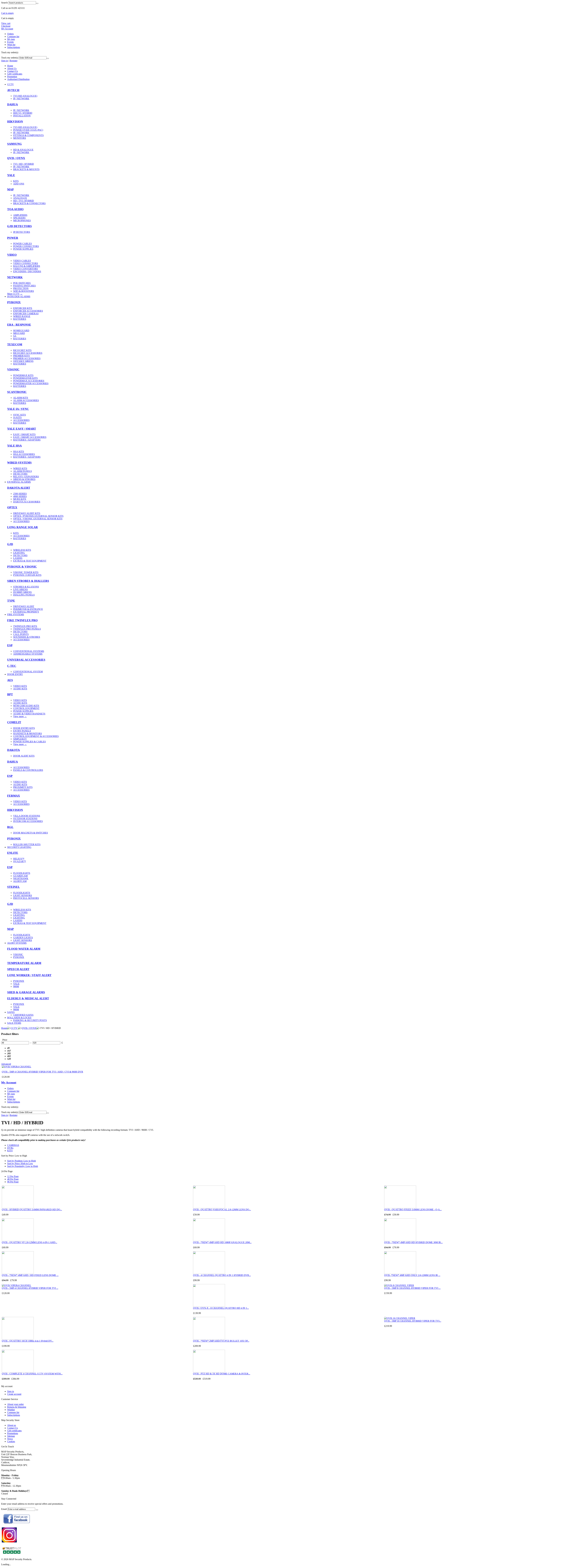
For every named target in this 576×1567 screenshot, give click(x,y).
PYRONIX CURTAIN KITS (27, 575)
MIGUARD (19, 333)
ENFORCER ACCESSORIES (28, 311)
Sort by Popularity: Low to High (22, 1166)
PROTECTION (20, 288)
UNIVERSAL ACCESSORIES (26, 659)
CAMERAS (13, 1145)
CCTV (10, 84)
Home (10, 65)
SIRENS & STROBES (24, 479)
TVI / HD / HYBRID (23, 164)
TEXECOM (14, 344)
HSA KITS (18, 451)
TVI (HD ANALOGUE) (25, 96)
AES (10, 680)
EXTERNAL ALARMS (19, 482)
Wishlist (11, 1409)
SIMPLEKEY (20, 739)
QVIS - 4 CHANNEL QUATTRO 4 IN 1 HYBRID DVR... (222, 1275)
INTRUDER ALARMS (18, 296)
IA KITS (17, 417)
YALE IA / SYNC (18, 408)
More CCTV (14, 294)
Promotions (12, 1433)
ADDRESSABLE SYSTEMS (27, 654)
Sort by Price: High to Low (20, 1163)
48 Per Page (13, 1179)
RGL (10, 827)
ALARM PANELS (22, 471)
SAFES (11, 1012)
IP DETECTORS (21, 232)
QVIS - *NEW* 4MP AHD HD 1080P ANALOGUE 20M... (222, 1242)
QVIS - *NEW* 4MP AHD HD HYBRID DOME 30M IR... (413, 1242)
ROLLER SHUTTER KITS (26, 844)
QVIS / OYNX (16, 158)
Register (13, 60)
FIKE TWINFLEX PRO (22, 620)
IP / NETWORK (21, 98)
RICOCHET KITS (22, 350)
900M (16, 986)
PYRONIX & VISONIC (22, 566)
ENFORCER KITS (22, 308)
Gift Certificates (14, 74)
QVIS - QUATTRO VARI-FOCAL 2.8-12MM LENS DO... (222, 1209)
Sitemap (11, 1436)
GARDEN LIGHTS (23, 937)
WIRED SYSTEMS (19, 462)
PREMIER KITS (21, 355)
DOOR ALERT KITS (23, 756)
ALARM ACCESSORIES (26, 400)
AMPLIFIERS (20, 215)
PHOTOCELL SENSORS (26, 898)
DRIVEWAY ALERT (23, 606)
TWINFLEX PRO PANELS (27, 629)
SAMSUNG (14, 143)
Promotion (12, 76)
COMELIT (14, 722)
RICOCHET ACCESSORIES (27, 353)
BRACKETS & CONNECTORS (29, 203)
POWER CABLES (22, 243)
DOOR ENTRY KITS (24, 728)
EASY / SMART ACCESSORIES (29, 437)
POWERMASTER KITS (25, 378)
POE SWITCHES (22, 283)
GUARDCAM (20, 876)
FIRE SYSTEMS (15, 614)
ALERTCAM (20, 881)
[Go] (47, 58)
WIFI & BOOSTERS (23, 291)
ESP (10, 645)
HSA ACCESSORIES (24, 454)
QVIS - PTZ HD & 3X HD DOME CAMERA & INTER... (221, 1373)
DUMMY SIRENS (22, 592)
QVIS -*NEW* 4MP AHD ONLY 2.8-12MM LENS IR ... (412, 1275)
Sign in (4, 60)
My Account (7, 28)
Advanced (6, 1064)
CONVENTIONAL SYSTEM (28, 671)
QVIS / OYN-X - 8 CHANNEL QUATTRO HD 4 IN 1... (221, 1308)
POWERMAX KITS (23, 375)
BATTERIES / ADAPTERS (26, 440)
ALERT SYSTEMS (17, 943)
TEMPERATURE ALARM (24, 963)
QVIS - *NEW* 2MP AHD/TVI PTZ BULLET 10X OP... (221, 1341)
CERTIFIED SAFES (23, 1015)
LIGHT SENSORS (22, 895)
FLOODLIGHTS (21, 873)
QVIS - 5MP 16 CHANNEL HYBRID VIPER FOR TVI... (412, 1321)
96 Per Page (13, 1181)
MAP (10, 189)
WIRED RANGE (21, 316)
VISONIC (13, 369)
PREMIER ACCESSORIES (26, 358)
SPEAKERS (19, 217)
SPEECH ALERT (18, 969)
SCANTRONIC (17, 392)
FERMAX (13, 795)
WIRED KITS (20, 468)
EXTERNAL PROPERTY (26, 611)
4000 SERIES (20, 496)
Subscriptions (13, 47)
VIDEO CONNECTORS (25, 263)
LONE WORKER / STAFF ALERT (29, 975)
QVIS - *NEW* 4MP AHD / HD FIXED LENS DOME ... (30, 1275)
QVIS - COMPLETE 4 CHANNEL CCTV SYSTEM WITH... (32, 1373)
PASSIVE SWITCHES (24, 285)
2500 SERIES (20, 493)
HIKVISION (15, 121)
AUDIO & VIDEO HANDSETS (29, 713)
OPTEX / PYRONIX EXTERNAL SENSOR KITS (38, 516)
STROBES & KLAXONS (26, 586)
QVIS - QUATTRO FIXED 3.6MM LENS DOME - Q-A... (413, 1209)
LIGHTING (19, 552)
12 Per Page (13, 1176)
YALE (11, 175)
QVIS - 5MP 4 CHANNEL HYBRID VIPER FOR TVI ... (30, 1288)
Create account (14, 1394)
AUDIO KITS (20, 688)
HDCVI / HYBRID (22, 113)
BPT (10, 694)
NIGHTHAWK (20, 878)
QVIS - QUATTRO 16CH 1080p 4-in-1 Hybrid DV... (27, 1341)
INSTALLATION (22, 115)
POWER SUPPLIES (23, 249)
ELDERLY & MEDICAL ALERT (28, 998)
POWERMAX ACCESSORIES (28, 380)
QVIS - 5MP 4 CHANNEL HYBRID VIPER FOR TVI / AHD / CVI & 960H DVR (42, 1071)
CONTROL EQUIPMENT (26, 708)
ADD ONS (18, 183)
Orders (10, 34)
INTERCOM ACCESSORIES (28, 821)
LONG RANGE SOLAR (22, 527)
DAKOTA (13, 750)
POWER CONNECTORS (26, 246)
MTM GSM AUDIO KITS (26, 705)
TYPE (11, 600)
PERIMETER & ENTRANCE (28, 609)
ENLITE (12, 852)
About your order (15, 1404)
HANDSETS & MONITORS (27, 733)
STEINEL (13, 886)
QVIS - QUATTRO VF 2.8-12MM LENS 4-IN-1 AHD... (29, 1242)
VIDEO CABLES (22, 260)
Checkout (5, 26)
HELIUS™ (18, 858)
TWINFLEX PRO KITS (25, 626)
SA (14, 336)
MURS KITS (19, 499)
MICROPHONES (22, 220)
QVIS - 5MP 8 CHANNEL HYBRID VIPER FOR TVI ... (412, 1288)
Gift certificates (14, 1430)
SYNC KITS (19, 414)
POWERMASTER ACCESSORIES (30, 383)
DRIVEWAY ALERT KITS (26, 513)
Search (4, 2)
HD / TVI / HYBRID (23, 200)
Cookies (11, 1441)
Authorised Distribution (18, 79)
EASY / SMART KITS (24, 434)
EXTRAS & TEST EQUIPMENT (29, 561)
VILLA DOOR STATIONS (26, 816)
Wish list (11, 44)
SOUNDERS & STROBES (26, 637)
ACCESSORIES (21, 420)
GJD (10, 544)
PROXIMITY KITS (23, 787)
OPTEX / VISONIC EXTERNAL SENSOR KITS (37, 518)
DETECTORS (20, 474)
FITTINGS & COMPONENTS (28, 135)
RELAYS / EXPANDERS (26, 476)
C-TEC (11, 665)
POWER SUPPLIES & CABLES (29, 741)
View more (20, 716)
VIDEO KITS (20, 686)
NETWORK (15, 277)
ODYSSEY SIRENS (23, 361)
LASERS (17, 558)
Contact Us (12, 71)
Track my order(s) (9, 57)
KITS (16, 181)
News (10, 1438)
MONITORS (19, 138)
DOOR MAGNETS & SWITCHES (30, 832)
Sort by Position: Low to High (21, 1161)
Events (10, 42)
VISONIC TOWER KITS (25, 572)
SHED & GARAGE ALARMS (26, 992)
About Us (11, 68)
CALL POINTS (21, 634)
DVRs (10, 1148)
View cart (5, 23)
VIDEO (12, 254)
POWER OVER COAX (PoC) (28, 130)
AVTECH (13, 90)
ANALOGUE (20, 198)
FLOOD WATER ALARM (23, 948)
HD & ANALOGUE (23, 149)
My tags (11, 39)
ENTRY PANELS (22, 731)
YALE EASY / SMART (21, 428)
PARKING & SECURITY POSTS (30, 1020)
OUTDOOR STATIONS (25, 818)
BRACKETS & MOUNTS (26, 169)
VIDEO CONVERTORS (25, 268)
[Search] (37, 3)
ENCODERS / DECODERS (27, 271)
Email (4, 1509)
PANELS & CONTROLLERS (28, 770)
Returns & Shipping (16, 1407)
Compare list (13, 36)
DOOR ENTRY (15, 674)
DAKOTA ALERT (18, 487)
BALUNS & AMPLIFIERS (26, 266)
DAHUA (12, 104)
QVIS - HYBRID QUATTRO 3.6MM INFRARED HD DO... (32, 1209)
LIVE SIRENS (20, 589)
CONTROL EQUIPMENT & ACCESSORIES (36, 736)
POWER (12, 237)
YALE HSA (14, 445)
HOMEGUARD (21, 330)
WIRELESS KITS (22, 550)
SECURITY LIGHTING (19, 847)
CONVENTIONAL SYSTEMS (28, 651)
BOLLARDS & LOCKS (19, 1017)
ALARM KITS (20, 397)
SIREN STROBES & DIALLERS (28, 580)
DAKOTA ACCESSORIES (26, 501)
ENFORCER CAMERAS (26, 313)
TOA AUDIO (15, 209)
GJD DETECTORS (19, 226)
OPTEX (12, 507)
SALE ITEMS (14, 1023)
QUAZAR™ (19, 861)
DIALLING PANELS (24, 595)
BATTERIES (19, 319)
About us (11, 1425)
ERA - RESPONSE (19, 324)
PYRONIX (14, 302)
